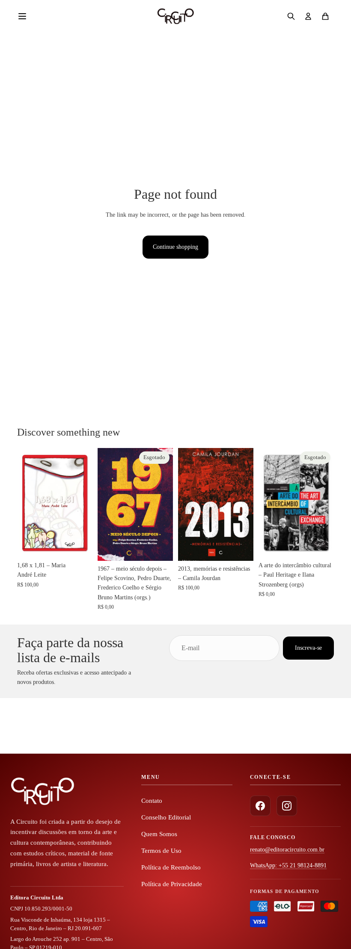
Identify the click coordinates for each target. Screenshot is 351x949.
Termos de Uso (161, 850)
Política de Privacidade (171, 884)
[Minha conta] (308, 16)
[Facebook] (260, 806)
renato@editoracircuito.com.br (287, 849)
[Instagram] (287, 806)
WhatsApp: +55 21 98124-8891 (288, 865)
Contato (151, 800)
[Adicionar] (79, 544)
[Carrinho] (325, 16)
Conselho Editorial (166, 817)
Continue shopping (175, 247)
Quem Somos (159, 834)
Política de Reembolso (171, 867)
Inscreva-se (308, 648)
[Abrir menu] (26, 16)
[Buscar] (291, 16)
